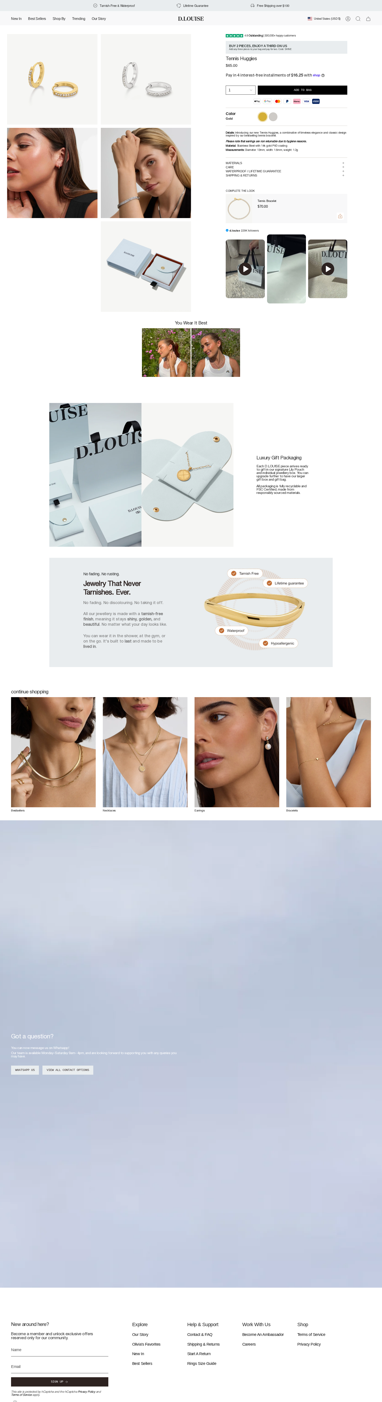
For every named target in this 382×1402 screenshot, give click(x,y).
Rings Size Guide (201, 1363)
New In (138, 1354)
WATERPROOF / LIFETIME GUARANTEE (253, 171)
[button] (59, 18)
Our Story (140, 1334)
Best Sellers (142, 1363)
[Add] (340, 216)
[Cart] (368, 19)
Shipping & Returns (203, 1344)
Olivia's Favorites (146, 1344)
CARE (230, 167)
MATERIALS (234, 163)
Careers (249, 1344)
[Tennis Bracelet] (239, 208)
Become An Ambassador (263, 1334)
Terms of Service (21, 1395)
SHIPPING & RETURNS (241, 175)
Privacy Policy (86, 1391)
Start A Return (199, 1354)
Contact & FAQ (199, 1334)
